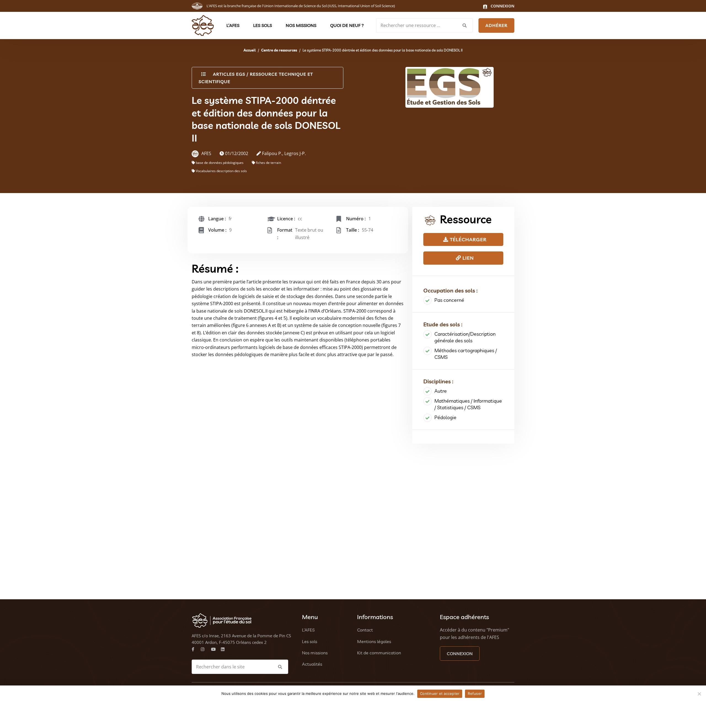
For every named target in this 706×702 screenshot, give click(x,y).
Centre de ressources (279, 50)
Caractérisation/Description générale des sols (465, 337)
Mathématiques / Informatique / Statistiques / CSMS (468, 404)
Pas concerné (449, 300)
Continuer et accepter (439, 693)
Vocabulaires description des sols (221, 171)
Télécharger (467, 239)
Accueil (250, 50)
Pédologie (445, 417)
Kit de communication (379, 652)
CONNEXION (460, 653)
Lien (467, 258)
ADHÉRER (496, 25)
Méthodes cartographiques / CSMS (465, 353)
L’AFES (232, 25)
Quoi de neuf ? (347, 25)
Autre (440, 391)
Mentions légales (374, 641)
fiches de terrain (268, 162)
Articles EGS (229, 74)
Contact (365, 630)
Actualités (312, 664)
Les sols (262, 25)
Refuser (475, 693)
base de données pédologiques (220, 162)
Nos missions (301, 25)
